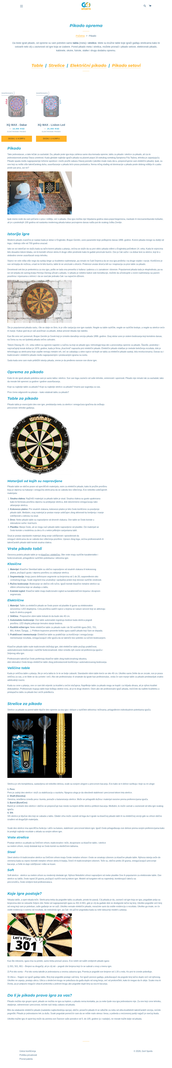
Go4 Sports (147, 1051)
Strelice (57, 65)
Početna (80, 36)
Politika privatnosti (28, 1055)
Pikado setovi (126, 65)
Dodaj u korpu (16, 139)
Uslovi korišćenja (27, 1051)
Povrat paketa (26, 1059)
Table (37, 65)
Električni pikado (88, 65)
